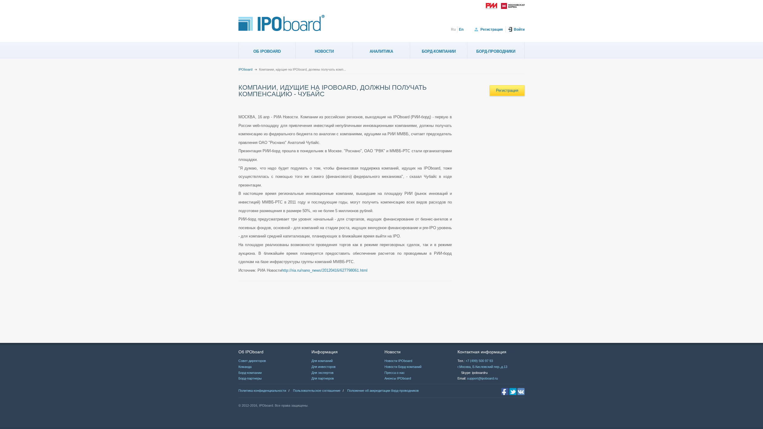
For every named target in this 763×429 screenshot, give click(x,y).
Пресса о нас (394, 372)
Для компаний (322, 361)
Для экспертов (322, 372)
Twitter (513, 391)
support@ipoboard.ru (482, 378)
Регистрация (491, 29)
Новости (324, 51)
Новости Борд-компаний (402, 367)
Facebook (504, 391)
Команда (245, 367)
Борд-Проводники (495, 51)
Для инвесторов (323, 367)
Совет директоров (252, 361)
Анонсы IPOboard (397, 378)
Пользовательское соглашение (316, 390)
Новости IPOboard (398, 361)
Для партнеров (322, 378)
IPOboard (245, 69)
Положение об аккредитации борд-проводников (383, 390)
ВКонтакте (521, 391)
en (461, 29)
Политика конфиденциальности (262, 390)
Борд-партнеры (250, 378)
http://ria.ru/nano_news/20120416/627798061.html (324, 270)
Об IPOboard (267, 51)
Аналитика (381, 51)
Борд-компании (439, 51)
